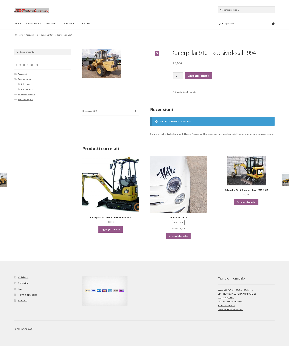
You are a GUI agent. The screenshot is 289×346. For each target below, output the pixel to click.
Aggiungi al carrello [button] (110, 229)
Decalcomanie (33, 23)
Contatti (85, 23)
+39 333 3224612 (226, 305)
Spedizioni (23, 282)
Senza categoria (25, 99)
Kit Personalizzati (26, 94)
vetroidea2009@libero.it (230, 309)
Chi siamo (23, 277)
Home (17, 23)
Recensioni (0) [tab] (89, 110)
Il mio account (68, 23)
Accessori (51, 23)
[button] (157, 53)
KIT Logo (25, 84)
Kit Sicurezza (27, 89)
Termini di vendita (27, 294)
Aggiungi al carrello (198, 75)
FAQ (20, 288)
